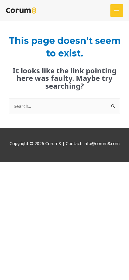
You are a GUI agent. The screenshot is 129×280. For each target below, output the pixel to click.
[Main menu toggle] (116, 10)
